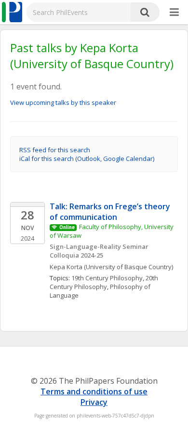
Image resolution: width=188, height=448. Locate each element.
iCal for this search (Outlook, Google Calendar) (86, 158)
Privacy (94, 402)
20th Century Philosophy (105, 282)
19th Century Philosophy (107, 278)
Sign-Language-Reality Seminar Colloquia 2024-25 (100, 251)
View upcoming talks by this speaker (63, 102)
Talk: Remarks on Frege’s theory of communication (111, 211)
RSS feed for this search (54, 149)
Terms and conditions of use (94, 391)
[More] (174, 12)
